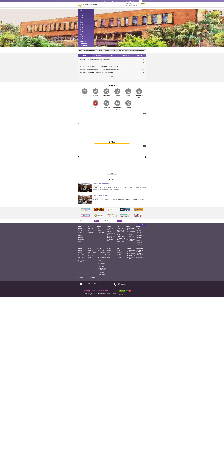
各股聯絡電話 (81, 239)
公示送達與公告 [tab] (125, 55)
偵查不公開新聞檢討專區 (102, 264)
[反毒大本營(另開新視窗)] (125, 215)
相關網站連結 (119, 252)
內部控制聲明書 (101, 250)
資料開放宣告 (105, 290)
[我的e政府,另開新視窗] (127, 291)
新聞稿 (99, 228)
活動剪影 (112, 179)
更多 (112, 76)
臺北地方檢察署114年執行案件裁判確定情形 (116, 170)
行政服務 (109, 254)
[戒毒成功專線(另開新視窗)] (138, 215)
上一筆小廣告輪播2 (79, 215)
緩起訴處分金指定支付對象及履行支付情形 (140, 254)
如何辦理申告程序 (120, 236)
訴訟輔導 (81, 20)
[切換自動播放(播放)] (142, 50)
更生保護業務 (139, 242)
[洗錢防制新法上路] (112, 215)
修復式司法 (138, 232)
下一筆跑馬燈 (144, 51)
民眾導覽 (89, 226)
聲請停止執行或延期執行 (131, 232)
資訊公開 (81, 31)
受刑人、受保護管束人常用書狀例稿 (131, 240)
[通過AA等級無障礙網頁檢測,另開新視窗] (122, 291)
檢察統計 (109, 252)
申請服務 (99, 260)
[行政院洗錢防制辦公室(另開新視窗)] (112, 123)
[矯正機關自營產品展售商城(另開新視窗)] (99, 209)
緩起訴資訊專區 (83, 41)
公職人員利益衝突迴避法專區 (82, 261)
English (112, 1)
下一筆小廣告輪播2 (145, 215)
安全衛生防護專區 (101, 274)
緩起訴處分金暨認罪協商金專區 (140, 251)
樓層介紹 (90, 230)
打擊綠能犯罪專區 (83, 43)
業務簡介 (80, 235)
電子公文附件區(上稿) (120, 255)
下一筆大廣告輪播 (145, 123)
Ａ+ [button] (143, 1)
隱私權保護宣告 (87, 290)
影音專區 (119, 250)
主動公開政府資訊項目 (102, 255)
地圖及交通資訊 (91, 228)
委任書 (134, 5)
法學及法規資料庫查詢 (92, 253)
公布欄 (99, 235)
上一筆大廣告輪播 (78, 123)
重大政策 (80, 241)
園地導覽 (109, 250)
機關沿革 (80, 228)
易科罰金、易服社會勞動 (131, 229)
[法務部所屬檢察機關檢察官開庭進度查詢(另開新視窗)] (85, 209)
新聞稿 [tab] (84, 55)
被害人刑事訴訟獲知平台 (121, 239)
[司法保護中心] (85, 215)
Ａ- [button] (137, 1)
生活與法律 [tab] (139, 55)
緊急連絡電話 (131, 1)
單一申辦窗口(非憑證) (94, 290)
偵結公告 (136, 5)
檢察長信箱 (80, 237)
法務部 (117, 1)
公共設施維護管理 (101, 266)
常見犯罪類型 (90, 250)
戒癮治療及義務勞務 (140, 235)
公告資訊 (81, 15)
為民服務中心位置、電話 (111, 229)
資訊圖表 (112, 142)
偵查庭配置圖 (90, 232)
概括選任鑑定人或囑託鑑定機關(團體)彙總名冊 (102, 270)
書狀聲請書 (128, 5)
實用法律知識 (90, 255)
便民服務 (112, 86)
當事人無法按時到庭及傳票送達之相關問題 (121, 231)
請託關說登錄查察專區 (82, 258)
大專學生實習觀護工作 (140, 238)
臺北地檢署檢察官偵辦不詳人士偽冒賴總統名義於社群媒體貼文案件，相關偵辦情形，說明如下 (99, 66)
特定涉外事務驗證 (83, 45)
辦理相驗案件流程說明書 (111, 240)
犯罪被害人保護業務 (140, 244)
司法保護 (81, 24)
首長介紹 (80, 230)
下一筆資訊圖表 (145, 157)
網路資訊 (81, 36)
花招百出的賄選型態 (131, 253)
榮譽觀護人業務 (139, 240)
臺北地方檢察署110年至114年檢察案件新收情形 (114, 170)
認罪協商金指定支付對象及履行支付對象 (140, 258)
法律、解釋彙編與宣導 (102, 258)
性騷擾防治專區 (101, 272)
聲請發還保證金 (130, 234)
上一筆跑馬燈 (144, 50)
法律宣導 (81, 29)
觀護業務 (138, 228)
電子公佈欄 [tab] (98, 55)
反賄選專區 (82, 38)
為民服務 (81, 17)
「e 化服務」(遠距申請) (111, 234)
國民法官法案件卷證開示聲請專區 (111, 237)
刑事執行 (81, 22)
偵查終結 (99, 230)
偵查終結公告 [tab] (112, 55)
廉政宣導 (80, 250)
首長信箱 (126, 1)
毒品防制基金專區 (139, 246)
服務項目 (109, 231)
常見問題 (103, 1)
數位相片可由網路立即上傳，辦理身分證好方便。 (89, 50)
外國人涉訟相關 (120, 243)
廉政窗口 (81, 27)
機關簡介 (81, 10)
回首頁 (121, 1)
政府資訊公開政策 (101, 252)
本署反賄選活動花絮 (131, 255)
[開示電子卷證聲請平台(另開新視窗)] (112, 209)
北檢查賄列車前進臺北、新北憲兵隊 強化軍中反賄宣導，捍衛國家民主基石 (95, 59)
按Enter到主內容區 (4, 0)
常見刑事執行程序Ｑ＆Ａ (131, 237)
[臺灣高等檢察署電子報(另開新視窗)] (125, 209)
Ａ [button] (140, 1)
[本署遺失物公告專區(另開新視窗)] (99, 215)
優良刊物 (90, 257)
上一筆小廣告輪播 (79, 209)
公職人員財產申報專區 (82, 255)
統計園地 (81, 34)
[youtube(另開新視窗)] (129, 291)
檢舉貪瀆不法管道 (81, 252)
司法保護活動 (139, 230)
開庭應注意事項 (120, 228)
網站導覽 (108, 1)
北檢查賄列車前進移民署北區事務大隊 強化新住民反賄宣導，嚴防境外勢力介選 (96, 72)
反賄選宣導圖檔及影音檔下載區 (131, 258)
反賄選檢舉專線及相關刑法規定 (131, 251)
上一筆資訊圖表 (78, 157)
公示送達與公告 (101, 232)
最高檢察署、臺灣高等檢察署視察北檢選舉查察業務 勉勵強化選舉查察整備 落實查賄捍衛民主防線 (100, 69)
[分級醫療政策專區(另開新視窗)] (138, 209)
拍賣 (131, 5)
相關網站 (109, 257)
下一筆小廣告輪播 (145, 209)
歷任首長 (80, 232)
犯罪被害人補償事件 (121, 241)
